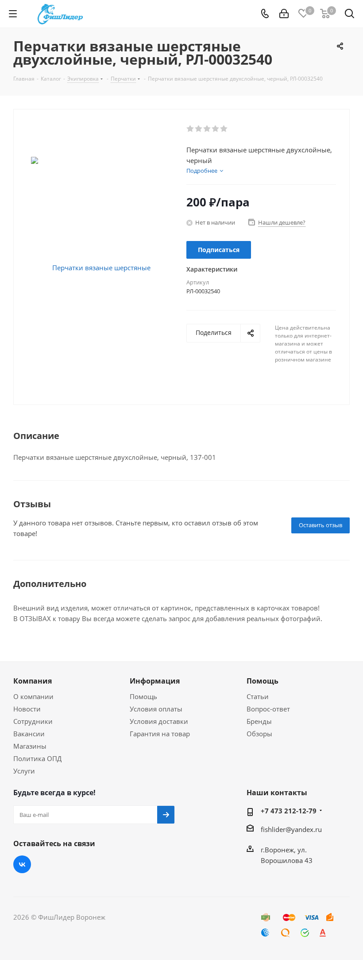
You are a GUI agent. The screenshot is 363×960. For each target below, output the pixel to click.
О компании (33, 696)
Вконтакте (22, 864)
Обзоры (259, 733)
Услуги (24, 770)
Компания (32, 681)
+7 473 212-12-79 (289, 810)
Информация (155, 681)
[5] (224, 128)
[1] (190, 128)
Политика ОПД (37, 758)
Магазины (29, 746)
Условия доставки (159, 721)
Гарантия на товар (160, 733)
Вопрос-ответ (268, 708)
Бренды (259, 721)
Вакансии (29, 733)
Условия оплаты (156, 708)
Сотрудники (33, 721)
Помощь (143, 696)
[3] (207, 128)
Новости (27, 708)
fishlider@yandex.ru (291, 829)
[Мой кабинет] (284, 13)
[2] (199, 128)
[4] (216, 128)
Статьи (258, 696)
